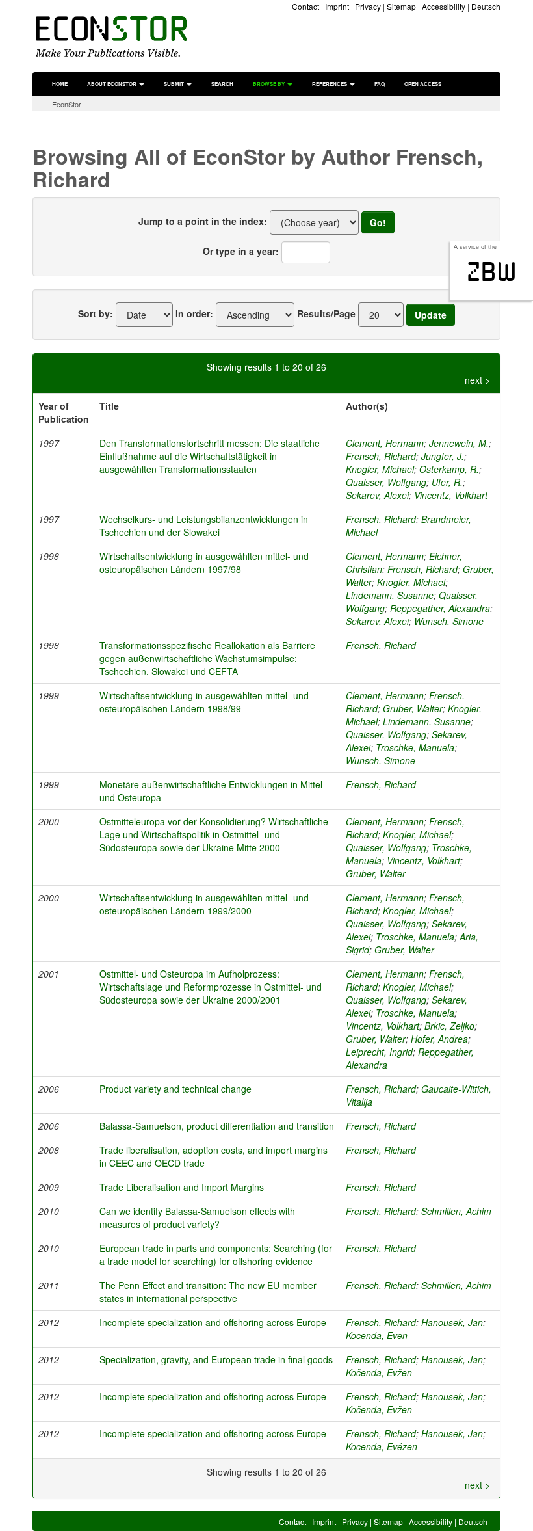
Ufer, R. (447, 481)
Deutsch (485, 6)
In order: (194, 313)
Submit (174, 83)
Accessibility (443, 6)
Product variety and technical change (175, 1088)
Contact (305, 6)
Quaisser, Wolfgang (386, 481)
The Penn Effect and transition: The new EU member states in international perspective (208, 1292)
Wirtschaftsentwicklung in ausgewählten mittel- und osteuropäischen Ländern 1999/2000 (204, 904)
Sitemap (401, 6)
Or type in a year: (241, 251)
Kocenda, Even (377, 1335)
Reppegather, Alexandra (440, 608)
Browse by (269, 83)
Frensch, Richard (381, 455)
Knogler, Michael (380, 468)
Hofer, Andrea (439, 1038)
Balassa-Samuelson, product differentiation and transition (216, 1125)
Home (60, 83)
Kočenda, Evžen (379, 1372)
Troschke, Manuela (415, 747)
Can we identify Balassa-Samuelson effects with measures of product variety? (197, 1218)
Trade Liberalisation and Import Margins (181, 1186)
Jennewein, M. (459, 442)
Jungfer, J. (442, 455)
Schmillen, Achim (456, 1211)
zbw (492, 272)
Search (222, 83)
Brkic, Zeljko (449, 1025)
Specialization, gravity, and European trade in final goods (216, 1359)
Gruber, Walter (413, 708)
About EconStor (112, 83)
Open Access (422, 83)
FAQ (379, 83)
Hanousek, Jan (452, 1322)
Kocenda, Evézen (381, 1446)
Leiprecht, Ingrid (379, 1051)
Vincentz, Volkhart (451, 494)
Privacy (368, 6)
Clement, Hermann (385, 442)
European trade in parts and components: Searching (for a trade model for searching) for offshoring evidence (215, 1255)
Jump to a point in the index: (202, 221)
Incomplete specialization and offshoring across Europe (212, 1322)
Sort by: (95, 313)
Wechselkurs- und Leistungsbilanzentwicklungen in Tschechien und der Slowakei (203, 526)
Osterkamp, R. (449, 468)
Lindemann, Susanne (390, 595)
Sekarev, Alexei (377, 494)
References (330, 83)
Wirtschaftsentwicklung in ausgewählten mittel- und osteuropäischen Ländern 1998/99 (204, 702)
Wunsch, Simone (449, 621)
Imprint (337, 6)
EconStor (66, 104)
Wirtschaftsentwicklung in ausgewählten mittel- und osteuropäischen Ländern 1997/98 (204, 563)
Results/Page (326, 313)
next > (477, 379)
